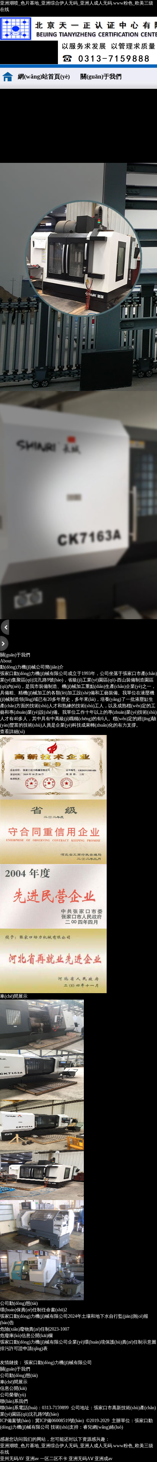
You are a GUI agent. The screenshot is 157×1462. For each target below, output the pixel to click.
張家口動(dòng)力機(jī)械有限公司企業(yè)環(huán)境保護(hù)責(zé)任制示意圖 (78, 1342)
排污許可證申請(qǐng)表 (24, 1348)
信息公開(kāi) (13, 1388)
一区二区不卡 (53, 1458)
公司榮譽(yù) (28, 101)
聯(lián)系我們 (29, 150)
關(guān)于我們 (101, 76)
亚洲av (32, 1458)
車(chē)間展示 (28, 126)
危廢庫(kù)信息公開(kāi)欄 (26, 1335)
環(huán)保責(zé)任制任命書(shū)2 (33, 1309)
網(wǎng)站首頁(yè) (44, 76)
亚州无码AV (12, 1458)
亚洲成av (103, 1458)
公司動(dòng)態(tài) (86, 126)
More (150, 1303)
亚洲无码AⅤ (81, 1458)
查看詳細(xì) (12, 731)
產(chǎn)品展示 (86, 101)
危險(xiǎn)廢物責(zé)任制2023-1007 (34, 1329)
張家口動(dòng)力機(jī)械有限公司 (58, 1362)
